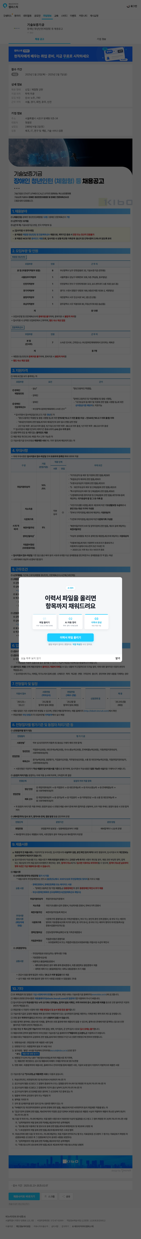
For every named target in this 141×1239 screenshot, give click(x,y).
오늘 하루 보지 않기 (31, 658)
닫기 (118, 658)
